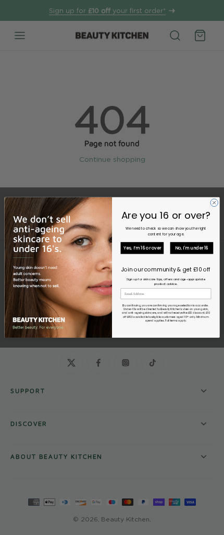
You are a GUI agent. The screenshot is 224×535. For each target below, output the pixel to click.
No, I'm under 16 (191, 248)
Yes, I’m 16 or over (142, 248)
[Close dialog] (214, 202)
